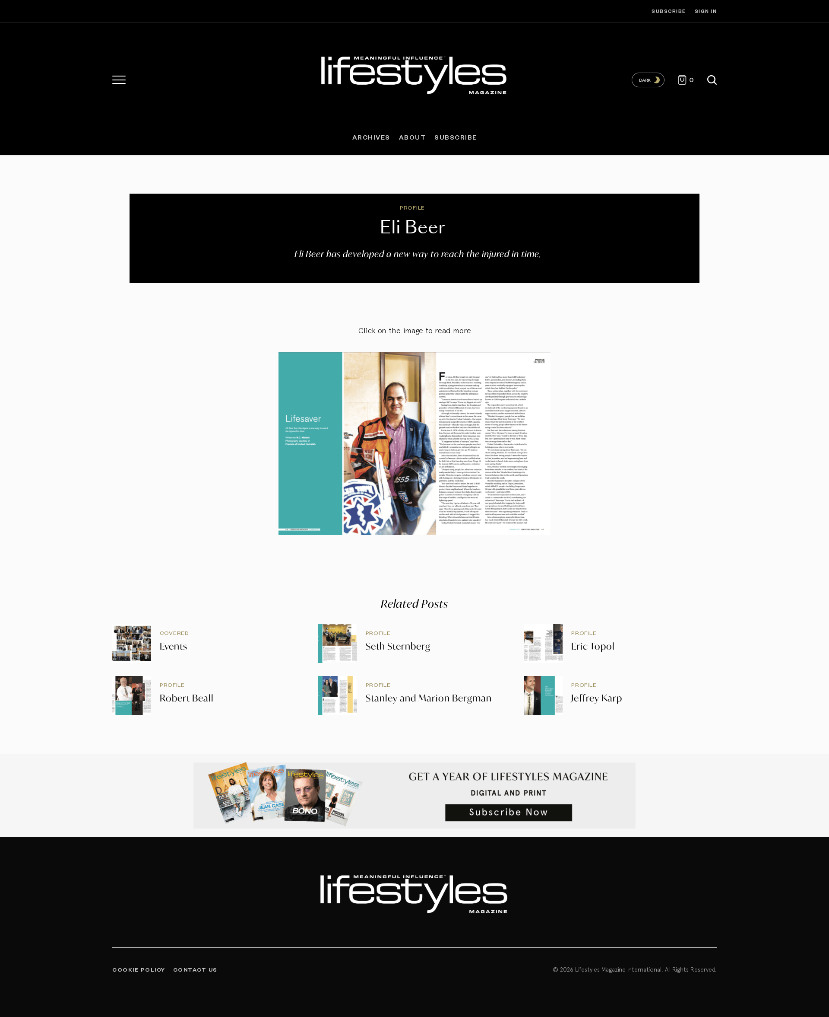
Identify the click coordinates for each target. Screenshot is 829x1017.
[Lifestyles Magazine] (414, 73)
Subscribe (669, 11)
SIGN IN (706, 11)
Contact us (195, 969)
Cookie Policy (138, 969)
